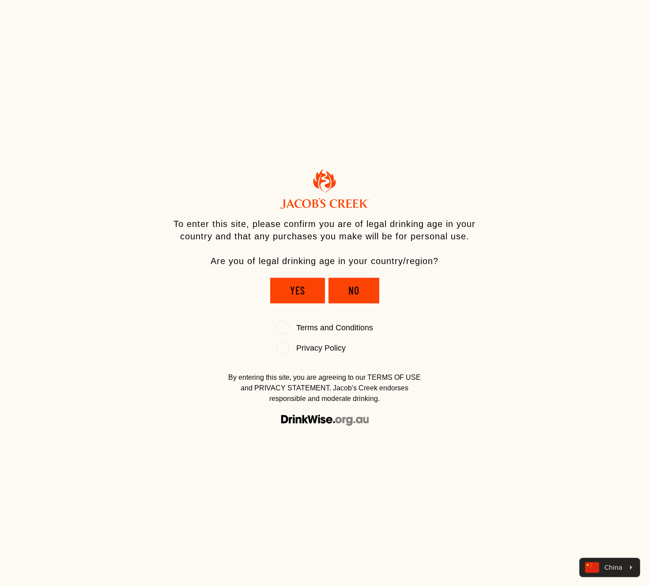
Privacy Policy (321, 348)
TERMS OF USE (394, 377)
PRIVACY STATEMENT (291, 388)
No (353, 290)
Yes (297, 290)
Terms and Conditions (334, 327)
